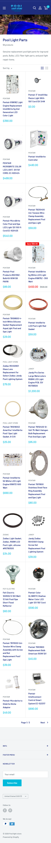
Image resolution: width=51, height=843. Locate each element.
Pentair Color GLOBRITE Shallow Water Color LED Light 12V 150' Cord (37, 597)
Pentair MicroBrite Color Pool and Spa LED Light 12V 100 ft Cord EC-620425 (12, 225)
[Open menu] (4, 8)
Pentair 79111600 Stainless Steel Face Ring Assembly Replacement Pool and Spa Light (37, 491)
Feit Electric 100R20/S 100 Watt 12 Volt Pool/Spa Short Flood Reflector (12, 599)
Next (43, 722)
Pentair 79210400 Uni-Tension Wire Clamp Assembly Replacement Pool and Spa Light (36, 216)
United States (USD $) (13, 796)
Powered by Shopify (11, 837)
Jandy (31, 369)
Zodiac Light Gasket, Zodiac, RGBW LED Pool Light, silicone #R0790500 (12, 543)
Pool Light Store (10, 362)
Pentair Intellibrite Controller (37, 158)
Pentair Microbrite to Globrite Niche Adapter (12, 704)
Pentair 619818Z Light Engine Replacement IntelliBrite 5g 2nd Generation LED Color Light (13, 109)
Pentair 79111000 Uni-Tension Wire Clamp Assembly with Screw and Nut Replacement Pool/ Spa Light (13, 651)
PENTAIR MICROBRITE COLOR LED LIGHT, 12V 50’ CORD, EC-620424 (12, 168)
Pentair (6, 98)
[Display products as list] (47, 68)
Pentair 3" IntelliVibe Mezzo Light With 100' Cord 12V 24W (37, 98)
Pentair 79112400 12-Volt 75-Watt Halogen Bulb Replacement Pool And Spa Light (38, 432)
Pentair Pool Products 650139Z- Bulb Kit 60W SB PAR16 (11, 276)
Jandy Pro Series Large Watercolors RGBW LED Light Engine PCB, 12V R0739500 (37, 379)
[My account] (40, 8)
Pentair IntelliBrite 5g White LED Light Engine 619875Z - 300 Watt (38, 276)
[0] (46, 8)
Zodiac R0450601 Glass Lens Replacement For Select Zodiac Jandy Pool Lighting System (12, 372)
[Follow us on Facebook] (5, 810)
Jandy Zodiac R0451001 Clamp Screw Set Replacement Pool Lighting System (36, 545)
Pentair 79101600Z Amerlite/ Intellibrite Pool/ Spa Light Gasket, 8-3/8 (12, 432)
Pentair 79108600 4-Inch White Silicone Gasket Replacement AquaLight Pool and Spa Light (12, 325)
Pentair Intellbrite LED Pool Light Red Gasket (37, 326)
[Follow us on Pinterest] (10, 810)
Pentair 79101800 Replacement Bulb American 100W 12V (37, 650)
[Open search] (34, 8)
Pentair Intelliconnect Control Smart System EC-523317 (36, 698)
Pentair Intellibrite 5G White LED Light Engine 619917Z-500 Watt (12, 482)
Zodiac (6, 534)
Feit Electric (9, 589)
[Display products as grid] (42, 68)
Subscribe (12, 782)
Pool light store (10, 423)
